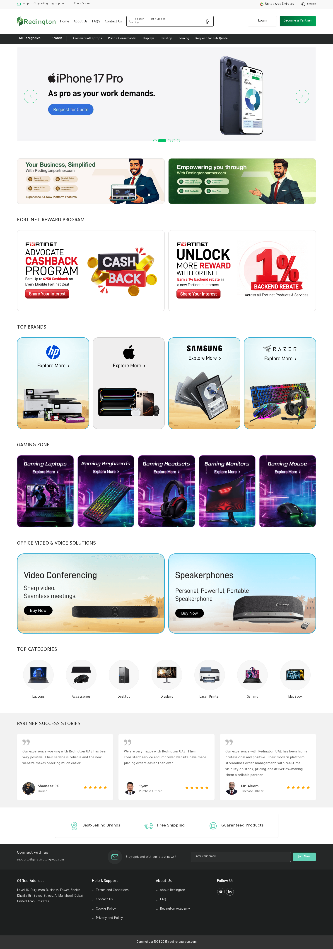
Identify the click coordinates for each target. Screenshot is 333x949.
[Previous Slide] (30, 96)
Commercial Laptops (87, 38)
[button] (277, 4)
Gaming (184, 38)
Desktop (166, 38)
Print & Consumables (122, 38)
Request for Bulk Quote (211, 38)
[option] (309, 4)
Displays (148, 38)
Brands (56, 39)
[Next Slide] (302, 96)
